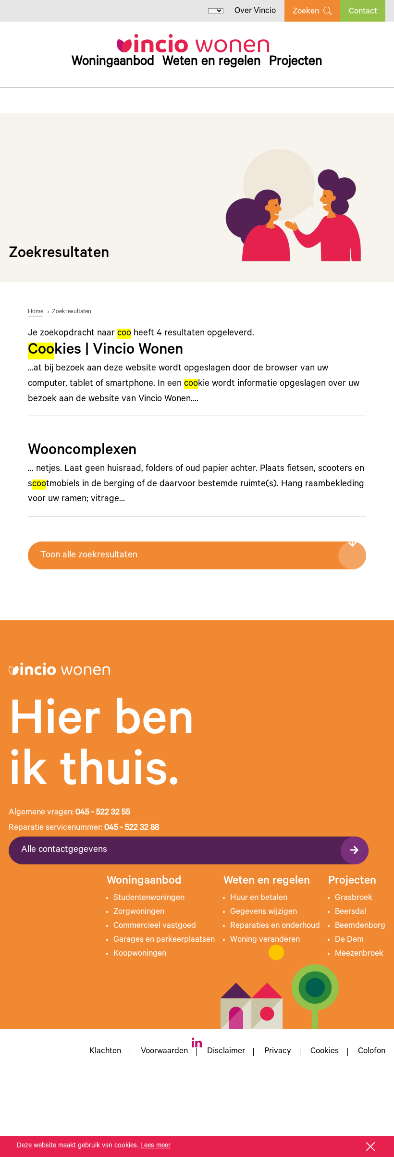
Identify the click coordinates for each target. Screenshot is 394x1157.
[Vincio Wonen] (193, 43)
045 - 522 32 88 (131, 828)
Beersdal (350, 912)
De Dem (349, 940)
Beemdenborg (360, 926)
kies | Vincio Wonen (105, 351)
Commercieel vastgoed (154, 926)
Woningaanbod (113, 63)
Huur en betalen (258, 898)
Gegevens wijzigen (263, 912)
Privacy (277, 1052)
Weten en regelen (211, 63)
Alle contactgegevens (64, 850)
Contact (363, 12)
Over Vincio (255, 11)
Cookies (324, 1052)
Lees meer (155, 1146)
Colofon (371, 1052)
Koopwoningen (139, 954)
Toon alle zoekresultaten (88, 556)
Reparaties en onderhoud (275, 926)
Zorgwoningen (138, 912)
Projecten (295, 63)
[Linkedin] (197, 1042)
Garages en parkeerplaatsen (164, 940)
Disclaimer (226, 1052)
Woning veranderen (265, 940)
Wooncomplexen (82, 451)
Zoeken (306, 12)
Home (35, 312)
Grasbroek (353, 898)
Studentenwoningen (149, 898)
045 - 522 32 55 (102, 813)
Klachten (105, 1052)
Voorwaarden (164, 1052)
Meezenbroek (359, 954)
